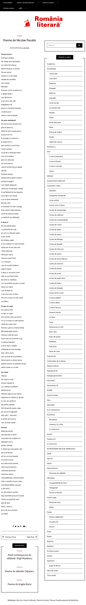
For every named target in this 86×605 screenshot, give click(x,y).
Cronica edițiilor (55, 298)
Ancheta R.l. (51, 147)
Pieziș (51, 127)
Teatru (51, 171)
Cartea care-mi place (57, 205)
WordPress (74, 600)
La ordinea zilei (54, 108)
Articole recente (8, 8)
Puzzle (51, 137)
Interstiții (52, 98)
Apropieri (52, 191)
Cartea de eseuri (55, 235)
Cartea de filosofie (55, 244)
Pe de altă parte (55, 122)
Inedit (49, 454)
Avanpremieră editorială (56, 181)
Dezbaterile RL (52, 371)
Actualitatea (51, 69)
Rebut (51, 507)
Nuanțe (52, 113)
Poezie (19, 36)
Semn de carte (54, 351)
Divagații (52, 88)
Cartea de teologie (56, 288)
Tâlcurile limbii (52, 571)
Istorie (49, 463)
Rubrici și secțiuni (48, 3)
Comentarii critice (53, 186)
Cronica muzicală (55, 166)
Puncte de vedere (55, 132)
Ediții (20, 8)
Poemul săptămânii (56, 517)
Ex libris (52, 317)
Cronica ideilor (54, 303)
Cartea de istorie (55, 254)
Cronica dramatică (56, 157)
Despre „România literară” (25, 3)
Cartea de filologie (56, 239)
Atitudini (50, 176)
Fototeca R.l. (51, 439)
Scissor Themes (49, 600)
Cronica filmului (55, 161)
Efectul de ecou (54, 502)
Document (51, 381)
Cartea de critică (55, 225)
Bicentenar (53, 420)
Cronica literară (55, 308)
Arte (48, 152)
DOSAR (49, 390)
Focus (51, 322)
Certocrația (53, 74)
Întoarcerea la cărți (56, 327)
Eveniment (51, 415)
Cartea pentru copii (56, 293)
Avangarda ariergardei (57, 196)
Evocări (49, 434)
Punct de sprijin (54, 337)
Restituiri (50, 546)
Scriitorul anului (53, 551)
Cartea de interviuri (56, 249)
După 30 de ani (54, 566)
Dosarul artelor (52, 395)
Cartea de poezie (55, 269)
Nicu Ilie (19, 600)
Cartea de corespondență (58, 220)
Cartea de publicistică (57, 278)
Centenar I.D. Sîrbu (56, 424)
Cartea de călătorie (56, 215)
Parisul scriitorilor (55, 493)
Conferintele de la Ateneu (56, 361)
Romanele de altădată (57, 473)
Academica (51, 64)
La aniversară (54, 429)
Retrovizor (53, 347)
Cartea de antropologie (57, 210)
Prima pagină (7, 3)
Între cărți (53, 332)
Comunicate (51, 356)
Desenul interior (55, 312)
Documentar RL (52, 386)
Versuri (51, 527)
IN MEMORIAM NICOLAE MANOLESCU (61, 449)
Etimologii (50, 405)
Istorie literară (52, 468)
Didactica (52, 84)
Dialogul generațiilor (54, 376)
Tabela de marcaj (55, 142)
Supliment (50, 561)
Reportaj (50, 541)
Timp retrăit (51, 575)
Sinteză (49, 556)
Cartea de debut (55, 230)
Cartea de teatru (55, 283)
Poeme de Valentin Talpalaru (19, 571)
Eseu (48, 400)
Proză (49, 532)
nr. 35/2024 (25, 48)
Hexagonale (53, 488)
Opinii (51, 118)
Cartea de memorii (56, 264)
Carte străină (54, 200)
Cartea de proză (55, 273)
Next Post (30, 537)
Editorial (52, 93)
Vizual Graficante (29, 600)
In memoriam (52, 444)
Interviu (50, 459)
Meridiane (51, 478)
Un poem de (53, 522)
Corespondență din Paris (58, 483)
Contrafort (53, 79)
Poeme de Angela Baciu (19, 584)
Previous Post (10, 537)
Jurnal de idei (54, 103)
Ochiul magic (52, 498)
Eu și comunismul (53, 410)
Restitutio (52, 342)
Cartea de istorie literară (58, 259)
